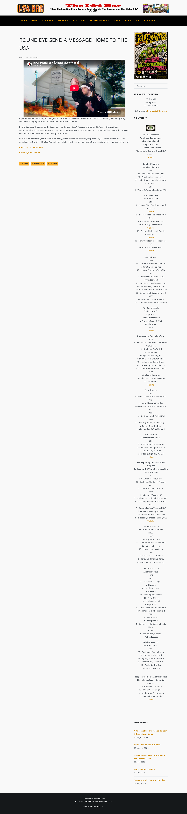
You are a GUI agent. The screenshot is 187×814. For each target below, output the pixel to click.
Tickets (150, 157)
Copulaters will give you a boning (149, 780)
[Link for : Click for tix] (151, 55)
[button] (63, 21)
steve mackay (38, 163)
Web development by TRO (93, 806)
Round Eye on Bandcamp (31, 147)
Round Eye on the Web (29, 152)
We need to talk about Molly (147, 744)
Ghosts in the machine (144, 769)
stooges (24, 163)
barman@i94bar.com (157, 111)
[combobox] (151, 86)
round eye (52, 163)
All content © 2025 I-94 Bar (93, 799)
